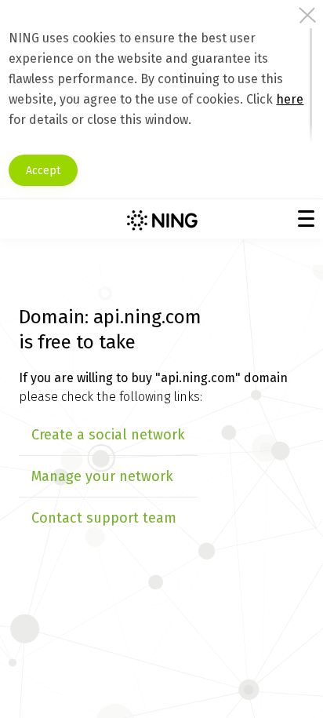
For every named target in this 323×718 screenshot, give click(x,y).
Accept (43, 170)
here (289, 99)
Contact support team (103, 518)
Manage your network (102, 476)
